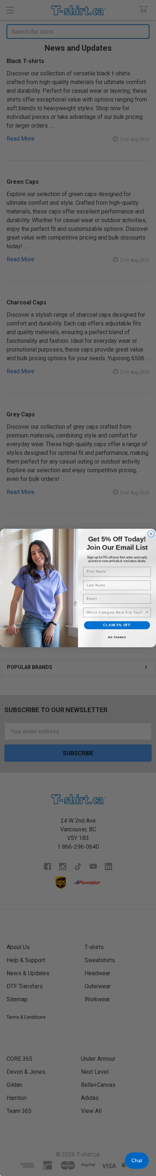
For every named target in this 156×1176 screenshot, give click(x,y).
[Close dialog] (151, 534)
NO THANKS (117, 637)
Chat (136, 1160)
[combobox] (116, 612)
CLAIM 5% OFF (117, 625)
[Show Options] (147, 612)
